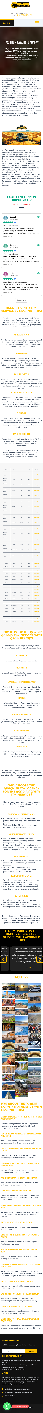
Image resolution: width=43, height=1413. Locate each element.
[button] (8, 22)
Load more (21, 300)
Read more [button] (7, 236)
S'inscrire (31, 1351)
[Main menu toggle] (37, 22)
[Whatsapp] (7, 1406)
